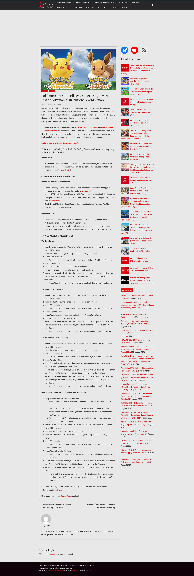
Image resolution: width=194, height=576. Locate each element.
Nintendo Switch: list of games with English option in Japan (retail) (142, 102)
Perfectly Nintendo (57, 570)
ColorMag (89, 570)
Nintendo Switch (82, 3)
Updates (135, 3)
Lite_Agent (58, 104)
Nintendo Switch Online (104, 3)
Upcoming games (76, 8)
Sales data (123, 3)
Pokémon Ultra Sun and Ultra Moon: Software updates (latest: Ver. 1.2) (141, 146)
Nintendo (45, 91)
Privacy (124, 8)
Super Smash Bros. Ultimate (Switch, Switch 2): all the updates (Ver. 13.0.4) (141, 191)
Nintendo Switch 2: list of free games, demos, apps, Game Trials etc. (141, 240)
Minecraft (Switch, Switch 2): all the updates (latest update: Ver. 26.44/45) (141, 91)
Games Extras (66, 496)
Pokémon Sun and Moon (87, 127)
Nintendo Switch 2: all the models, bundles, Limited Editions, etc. (140, 123)
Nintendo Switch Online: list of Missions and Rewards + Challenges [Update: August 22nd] (137, 349)
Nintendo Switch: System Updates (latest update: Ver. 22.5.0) (141, 180)
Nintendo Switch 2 (63, 3)
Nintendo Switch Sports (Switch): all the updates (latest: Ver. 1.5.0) (139, 157)
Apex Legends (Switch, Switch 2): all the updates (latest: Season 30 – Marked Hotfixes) (137, 333)
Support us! (101, 8)
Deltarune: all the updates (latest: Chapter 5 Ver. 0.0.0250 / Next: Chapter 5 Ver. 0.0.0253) (142, 280)
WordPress (74, 570)
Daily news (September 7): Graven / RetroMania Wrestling (100, 506)
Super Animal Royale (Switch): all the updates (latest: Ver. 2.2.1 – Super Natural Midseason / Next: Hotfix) (137, 305)
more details (65, 170)
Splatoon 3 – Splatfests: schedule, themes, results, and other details (142, 81)
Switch (52, 91)
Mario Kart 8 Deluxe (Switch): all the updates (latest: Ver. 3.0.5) (141, 112)
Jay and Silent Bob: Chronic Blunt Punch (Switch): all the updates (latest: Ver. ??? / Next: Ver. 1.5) (137, 377)
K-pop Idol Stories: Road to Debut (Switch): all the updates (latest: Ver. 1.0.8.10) (135, 387)
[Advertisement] (97, 25)
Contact (114, 8)
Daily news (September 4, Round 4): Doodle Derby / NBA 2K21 (56, 506)
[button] (72, 2)
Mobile (89, 8)
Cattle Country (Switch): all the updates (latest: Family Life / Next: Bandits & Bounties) (136, 396)
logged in (53, 554)
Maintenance (61, 8)
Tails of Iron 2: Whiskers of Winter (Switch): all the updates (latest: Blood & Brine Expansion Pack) (137, 415)
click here (58, 490)
